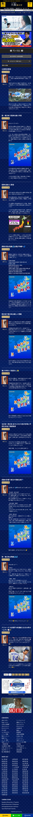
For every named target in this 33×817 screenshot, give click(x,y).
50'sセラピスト (5, 728)
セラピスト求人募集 (21, 742)
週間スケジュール (20, 722)
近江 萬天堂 (25, 779)
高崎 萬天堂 (15, 765)
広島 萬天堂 (4, 785)
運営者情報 (19, 750)
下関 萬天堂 (4, 787)
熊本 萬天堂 (4, 793)
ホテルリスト (19, 738)
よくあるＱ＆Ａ (5, 732)
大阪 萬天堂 (15, 781)
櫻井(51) (5, 84)
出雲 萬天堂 (25, 785)
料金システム (5, 722)
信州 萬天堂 (15, 773)
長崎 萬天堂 (15, 790)
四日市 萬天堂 (15, 779)
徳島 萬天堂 (25, 787)
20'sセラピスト (20, 724)
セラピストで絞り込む (15, 61)
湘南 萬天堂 (25, 771)
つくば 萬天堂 (15, 767)
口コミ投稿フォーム (21, 748)
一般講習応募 (5, 744)
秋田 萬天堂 (4, 763)
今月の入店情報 (5, 724)
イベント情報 (5, 734)
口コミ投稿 (17, 815)
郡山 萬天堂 (4, 765)
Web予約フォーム (6, 750)
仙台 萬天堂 (15, 763)
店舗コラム (4, 738)
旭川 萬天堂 (4, 759)
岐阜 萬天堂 (4, 777)
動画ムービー (19, 730)
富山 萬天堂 (4, 775)
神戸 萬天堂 (15, 783)
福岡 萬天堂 (25, 789)
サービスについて (20, 720)
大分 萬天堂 (25, 790)
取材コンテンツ (5, 736)
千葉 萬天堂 (4, 771)
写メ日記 (4, 730)
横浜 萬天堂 (15, 771)
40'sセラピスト (20, 726)
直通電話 (6, 815)
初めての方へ (5, 720)
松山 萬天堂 (4, 789)
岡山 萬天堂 (25, 783)
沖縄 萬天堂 (4, 794)
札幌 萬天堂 (15, 759)
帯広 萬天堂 (25, 759)
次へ (27, 674)
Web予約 (28, 815)
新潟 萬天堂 (4, 773)
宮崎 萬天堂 (15, 793)
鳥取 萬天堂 (15, 785)
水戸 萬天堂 (4, 767)
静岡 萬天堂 (15, 777)
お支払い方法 (19, 736)
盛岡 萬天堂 (25, 761)
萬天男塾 (18, 744)
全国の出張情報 (20, 734)
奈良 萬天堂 (25, 781)
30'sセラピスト (5, 726)
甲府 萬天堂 (25, 773)
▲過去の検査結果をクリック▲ (16, 694)
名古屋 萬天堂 (5, 779)
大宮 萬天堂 (25, 767)
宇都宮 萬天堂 (25, 765)
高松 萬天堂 (15, 787)
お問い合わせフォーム (7, 748)
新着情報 (18, 732)
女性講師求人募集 (6, 746)
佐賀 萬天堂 (4, 790)
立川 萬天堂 (15, 769)
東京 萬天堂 (4, 769)
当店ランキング (20, 740)
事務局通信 (19, 752)
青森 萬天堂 (15, 761)
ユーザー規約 (5, 740)
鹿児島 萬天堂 (25, 793)
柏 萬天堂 (24, 769)
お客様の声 (19, 728)
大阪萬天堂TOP (20, 746)
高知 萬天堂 (15, 789)
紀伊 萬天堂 (4, 783)
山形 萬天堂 (25, 763)
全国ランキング (5, 742)
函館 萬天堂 (4, 761)
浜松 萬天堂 (25, 777)
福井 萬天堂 (15, 775)
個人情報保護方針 (6, 752)
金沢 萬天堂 (25, 775)
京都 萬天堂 (4, 781)
